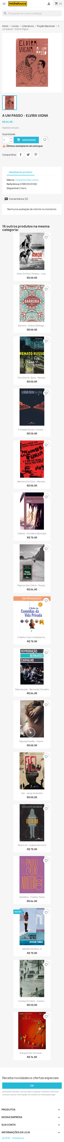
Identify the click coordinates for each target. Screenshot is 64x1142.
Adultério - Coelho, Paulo (32, 897)
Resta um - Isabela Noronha (32, 845)
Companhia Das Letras (26, 180)
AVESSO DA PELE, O (32, 949)
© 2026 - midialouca (13, 1138)
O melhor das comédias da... (32, 637)
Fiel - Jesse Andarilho (32, 793)
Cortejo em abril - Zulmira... (32, 1001)
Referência (13, 184)
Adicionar (26, 140)
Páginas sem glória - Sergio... (32, 585)
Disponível (13, 188)
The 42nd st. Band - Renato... (32, 377)
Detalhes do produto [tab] (20, 172)
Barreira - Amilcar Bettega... (32, 325)
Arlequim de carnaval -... (32, 1053)
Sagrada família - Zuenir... (32, 741)
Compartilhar (21, 155)
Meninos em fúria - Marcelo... (32, 481)
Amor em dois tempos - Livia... (32, 273)
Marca (10, 179)
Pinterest (36, 155)
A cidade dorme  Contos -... (32, 429)
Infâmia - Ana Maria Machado (32, 533)
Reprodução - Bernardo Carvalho (32, 689)
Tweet (28, 155)
